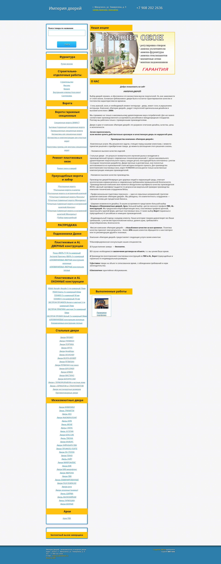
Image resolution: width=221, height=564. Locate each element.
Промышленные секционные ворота (67, 131)
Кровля (67, 89)
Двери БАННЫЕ (66, 504)
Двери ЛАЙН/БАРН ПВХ (67, 445)
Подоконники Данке (67, 234)
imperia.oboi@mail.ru (60, 556)
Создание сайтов (159, 549)
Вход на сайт (51, 558)
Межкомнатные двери (67, 400)
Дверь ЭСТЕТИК (66, 431)
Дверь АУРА (67, 421)
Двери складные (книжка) (67, 490)
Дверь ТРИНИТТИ (66, 410)
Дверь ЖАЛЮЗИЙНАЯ (66, 497)
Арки (67, 511)
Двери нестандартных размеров (67, 389)
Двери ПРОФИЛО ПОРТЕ (66, 448)
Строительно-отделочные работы (67, 73)
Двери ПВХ (66, 476)
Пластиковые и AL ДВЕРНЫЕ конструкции (67, 244)
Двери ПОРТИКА (67, 344)
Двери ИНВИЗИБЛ (67, 407)
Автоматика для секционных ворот (67, 134)
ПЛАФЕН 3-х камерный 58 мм (66, 295)
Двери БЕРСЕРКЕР (66, 368)
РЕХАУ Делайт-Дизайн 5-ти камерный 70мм (67, 288)
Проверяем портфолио (101, 314)
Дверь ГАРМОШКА (67, 500)
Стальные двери (67, 330)
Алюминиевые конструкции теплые (66, 323)
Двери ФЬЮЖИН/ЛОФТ (67, 417)
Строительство (66, 82)
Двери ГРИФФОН (67, 341)
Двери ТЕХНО (67, 455)
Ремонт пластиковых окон (67, 159)
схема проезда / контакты (105, 9)
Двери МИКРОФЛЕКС (67, 462)
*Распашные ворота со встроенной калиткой (66, 193)
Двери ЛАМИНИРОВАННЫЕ (67, 480)
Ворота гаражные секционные (67, 114)
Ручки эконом (67, 64)
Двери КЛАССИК (67, 435)
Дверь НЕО (66, 414)
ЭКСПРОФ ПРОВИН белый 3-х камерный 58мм (67, 316)
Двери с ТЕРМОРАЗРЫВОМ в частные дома (66, 382)
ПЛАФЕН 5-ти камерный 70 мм (67, 299)
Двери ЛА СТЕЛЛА (66, 452)
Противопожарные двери (67, 393)
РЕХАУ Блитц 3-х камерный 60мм (67, 292)
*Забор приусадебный (67, 217)
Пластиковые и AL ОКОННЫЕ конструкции (67, 279)
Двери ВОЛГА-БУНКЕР (67, 358)
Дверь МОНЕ (66, 424)
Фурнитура (67, 57)
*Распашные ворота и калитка (66, 190)
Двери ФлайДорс (67, 351)
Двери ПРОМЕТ (66, 337)
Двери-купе (67, 487)
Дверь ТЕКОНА (67, 438)
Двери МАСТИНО (66, 375)
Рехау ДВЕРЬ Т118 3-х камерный (67, 253)
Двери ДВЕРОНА (67, 473)
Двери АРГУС (66, 348)
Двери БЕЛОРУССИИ (67, 379)
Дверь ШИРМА (66, 493)
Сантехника (67, 96)
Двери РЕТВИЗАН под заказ (67, 365)
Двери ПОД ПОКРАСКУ (66, 483)
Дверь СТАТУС (67, 428)
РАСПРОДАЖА (67, 225)
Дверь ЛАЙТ (67, 459)
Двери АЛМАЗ (67, 372)
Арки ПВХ (67, 518)
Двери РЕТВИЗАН (66, 361)
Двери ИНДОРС (66, 442)
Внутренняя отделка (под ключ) (67, 92)
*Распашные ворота (67, 186)
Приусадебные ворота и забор (67, 177)
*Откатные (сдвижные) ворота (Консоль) (66, 197)
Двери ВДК (66, 466)
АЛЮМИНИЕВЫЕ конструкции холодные (66, 319)
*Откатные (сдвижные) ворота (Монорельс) (67, 200)
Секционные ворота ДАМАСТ (66, 122)
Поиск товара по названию (60, 28)
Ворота (67, 103)
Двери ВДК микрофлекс (67, 469)
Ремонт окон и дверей (66, 168)
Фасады (66, 85)
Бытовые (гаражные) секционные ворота (67, 127)
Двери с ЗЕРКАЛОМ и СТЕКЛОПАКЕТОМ (67, 386)
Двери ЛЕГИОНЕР (66, 355)
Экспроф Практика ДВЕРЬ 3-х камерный (67, 256)
